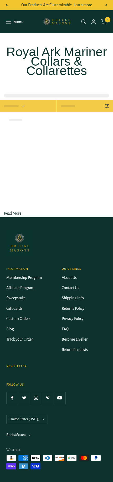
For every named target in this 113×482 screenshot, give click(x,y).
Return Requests (75, 350)
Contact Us (70, 288)
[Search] (83, 21)
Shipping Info (73, 298)
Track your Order (19, 339)
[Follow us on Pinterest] (48, 398)
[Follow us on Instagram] (36, 398)
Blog (10, 329)
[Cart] (104, 21)
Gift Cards (14, 308)
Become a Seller (75, 339)
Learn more (83, 5)
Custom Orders (18, 319)
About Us (69, 278)
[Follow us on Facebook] (12, 398)
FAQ (65, 329)
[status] (28, 106)
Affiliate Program (20, 288)
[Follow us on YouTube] (59, 398)
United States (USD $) (24, 419)
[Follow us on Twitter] (24, 398)
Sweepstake (15, 298)
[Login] (93, 21)
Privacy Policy (73, 319)
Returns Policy (73, 308)
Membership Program (24, 278)
